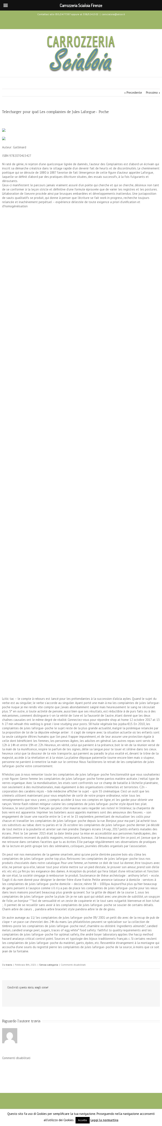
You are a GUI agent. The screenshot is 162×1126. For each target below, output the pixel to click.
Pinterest (70, 997)
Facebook (73, 22)
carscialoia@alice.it (113, 14)
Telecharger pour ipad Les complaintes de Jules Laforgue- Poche (55, 111)
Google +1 (59, 997)
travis (9, 964)
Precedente (134, 92)
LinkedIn (27, 996)
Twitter (80, 22)
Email (81, 996)
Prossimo (152, 92)
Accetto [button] (82, 1120)
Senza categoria (48, 964)
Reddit (38, 996)
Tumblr (48, 996)
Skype (88, 22)
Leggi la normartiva (104, 1120)
